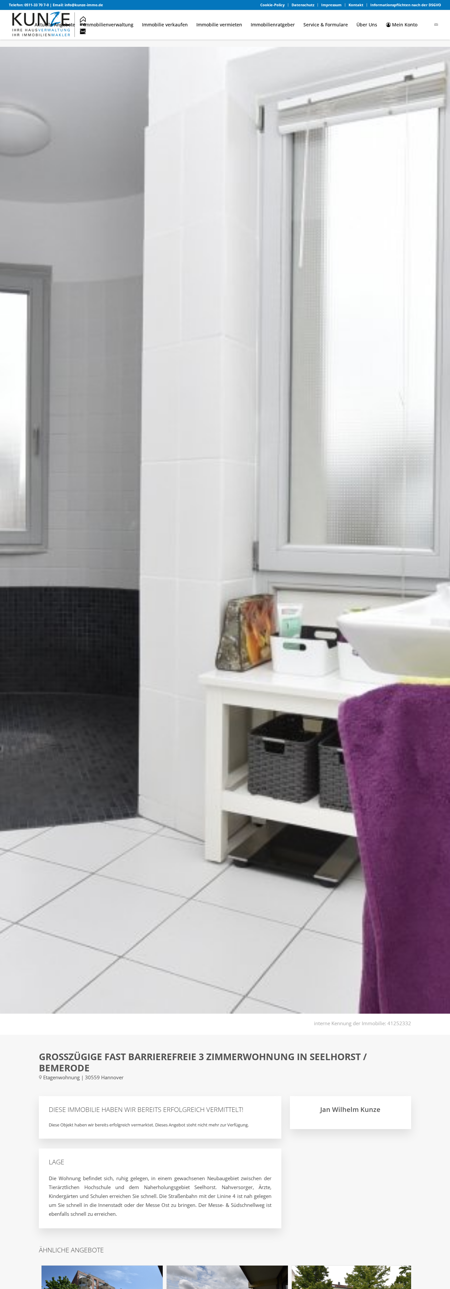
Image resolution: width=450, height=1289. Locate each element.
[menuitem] (272, 5)
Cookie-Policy (272, 4)
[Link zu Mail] (436, 24)
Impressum (331, 4)
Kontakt (356, 4)
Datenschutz (303, 4)
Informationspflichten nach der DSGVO (405, 4)
